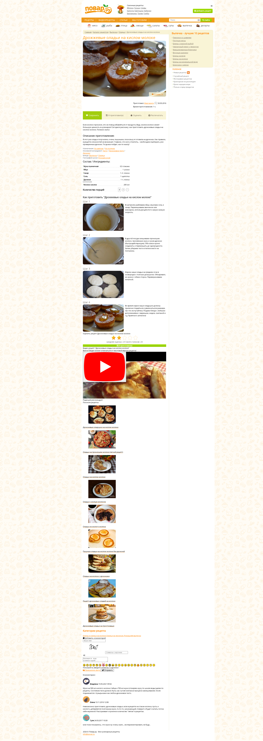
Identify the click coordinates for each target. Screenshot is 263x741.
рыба (109, 25)
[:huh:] (150, 665)
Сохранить (93, 115)
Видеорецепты (107, 20)
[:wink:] (131, 665)
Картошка (139, 10)
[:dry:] (90, 665)
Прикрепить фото (93, 670)
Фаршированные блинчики (185, 49)
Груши (137, 8)
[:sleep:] (119, 665)
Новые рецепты (180, 72)
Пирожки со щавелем (182, 37)
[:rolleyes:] (135, 665)
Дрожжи (86, 153)
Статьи (123, 20)
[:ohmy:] (84, 665)
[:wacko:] (141, 665)
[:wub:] (103, 665)
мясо (95, 25)
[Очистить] (198, 20)
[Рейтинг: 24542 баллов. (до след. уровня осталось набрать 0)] (156, 103)
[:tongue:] (125, 665)
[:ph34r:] (109, 665)
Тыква (140, 13)
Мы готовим (139, 20)
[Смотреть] (104, 367)
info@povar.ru (89, 734)
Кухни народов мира (182, 84)
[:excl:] (138, 665)
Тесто (105, 151)
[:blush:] (100, 665)
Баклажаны (132, 13)
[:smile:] (122, 665)
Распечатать (156, 115)
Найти (207, 20)
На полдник (110, 148)
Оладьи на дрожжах (115, 635)
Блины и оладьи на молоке (94, 635)
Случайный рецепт (181, 76)
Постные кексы (179, 40)
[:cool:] (96, 665)
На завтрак (98, 148)
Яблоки (130, 8)
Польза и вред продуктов (184, 87)
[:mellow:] (153, 665)
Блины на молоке (180, 59)
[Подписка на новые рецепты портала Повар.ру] (188, 73)
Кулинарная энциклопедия (185, 81)
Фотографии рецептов (183, 79)
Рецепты (89, 20)
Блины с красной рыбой (183, 43)
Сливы (143, 8)
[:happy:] (147, 665)
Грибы (146, 13)
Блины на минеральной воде (185, 62)
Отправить (108, 670)
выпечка (187, 25)
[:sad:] (144, 665)
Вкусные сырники (180, 52)
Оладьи (101, 155)
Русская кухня (104, 158)
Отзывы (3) (158, 94)
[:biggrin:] (87, 665)
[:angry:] (128, 665)
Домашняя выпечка (132, 635)
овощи (139, 25)
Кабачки (147, 10)
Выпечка (93, 155)
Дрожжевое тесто (116, 151)
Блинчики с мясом (181, 65)
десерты (205, 25)
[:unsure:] (93, 665)
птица (124, 25)
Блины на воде (179, 56)
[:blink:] (116, 665)
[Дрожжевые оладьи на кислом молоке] (124, 69)
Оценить (137, 115)
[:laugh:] (113, 665)
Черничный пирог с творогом (186, 46)
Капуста (130, 10)
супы (171, 25)
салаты (156, 25)
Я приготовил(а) (115, 115)
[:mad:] (106, 665)
